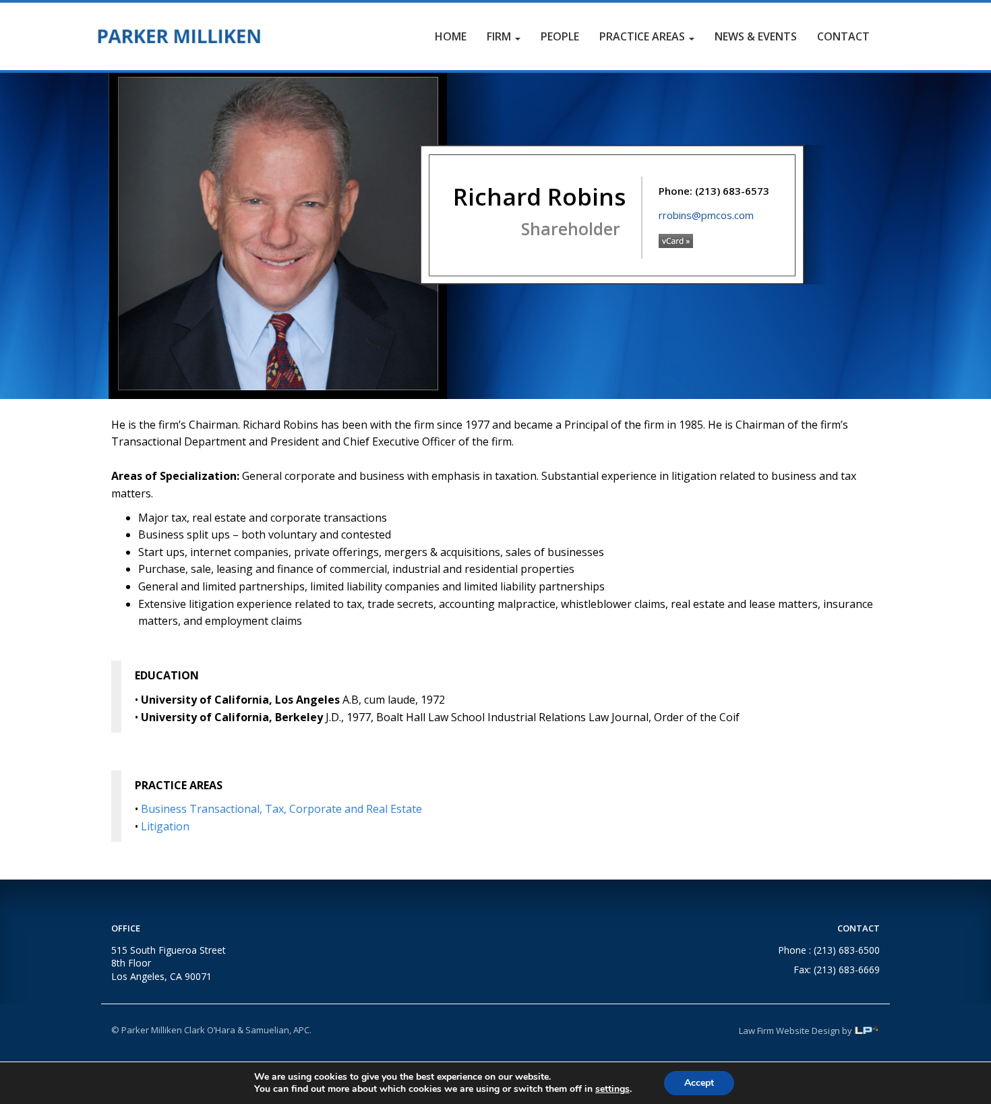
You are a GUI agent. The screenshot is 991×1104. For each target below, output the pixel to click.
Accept (699, 1082)
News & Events (756, 36)
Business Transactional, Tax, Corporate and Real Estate (281, 808)
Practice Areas (643, 36)
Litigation (165, 826)
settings (612, 1089)
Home (451, 36)
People (560, 36)
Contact (843, 36)
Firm (500, 36)
